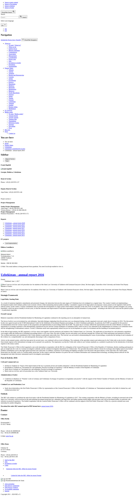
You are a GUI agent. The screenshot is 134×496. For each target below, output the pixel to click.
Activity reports (13, 117)
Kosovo (11, 82)
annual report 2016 (47, 406)
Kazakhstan (12, 80)
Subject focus (13, 49)
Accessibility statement (12, 489)
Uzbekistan (12, 101)
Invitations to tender (15, 63)
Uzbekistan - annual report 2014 (15, 233)
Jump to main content (11, 2)
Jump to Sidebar (10, 6)
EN (3, 25)
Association (12, 54)
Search (3, 14)
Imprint (7, 491)
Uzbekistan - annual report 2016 (15, 230)
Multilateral (12, 109)
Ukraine (11, 100)
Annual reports (13, 116)
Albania (11, 70)
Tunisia (11, 98)
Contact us (12, 133)
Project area (12, 59)
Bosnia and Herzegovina (16, 75)
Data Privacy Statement (12, 485)
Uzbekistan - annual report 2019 (15, 225)
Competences (13, 52)
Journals (11, 124)
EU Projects (8, 110)
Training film (13, 119)
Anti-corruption (9, 484)
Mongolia (12, 87)
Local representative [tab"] (11, 243)
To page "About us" (15, 45)
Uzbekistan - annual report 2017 (15, 228)
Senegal (11, 94)
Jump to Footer (9, 8)
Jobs (10, 61)
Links (6, 465)
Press (6, 131)
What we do (12, 47)
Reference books (14, 123)
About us (7, 43)
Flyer (10, 128)
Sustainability (13, 66)
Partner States (9, 68)
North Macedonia (14, 93)
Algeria (11, 71)
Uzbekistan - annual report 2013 (15, 235)
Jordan (11, 79)
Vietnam (11, 103)
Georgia (11, 77)
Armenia (11, 73)
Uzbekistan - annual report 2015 (15, 232)
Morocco (11, 91)
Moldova (11, 86)
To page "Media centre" (16, 114)
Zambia (11, 105)
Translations (12, 121)
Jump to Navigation (11, 4)
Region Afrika (13, 107)
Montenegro (12, 89)
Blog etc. (7, 130)
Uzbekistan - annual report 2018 (15, 226)
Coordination (13, 57)
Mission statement (14, 50)
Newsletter (12, 126)
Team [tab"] (7, 161)
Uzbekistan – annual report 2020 (15, 223)
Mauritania (12, 84)
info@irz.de (9, 436)
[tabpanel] (67, 182)
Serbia (11, 96)
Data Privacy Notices (11, 487)
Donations (12, 64)
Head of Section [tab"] (10, 159)
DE (6, 29)
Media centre (9, 112)
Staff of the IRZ (10, 460)
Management (13, 56)
